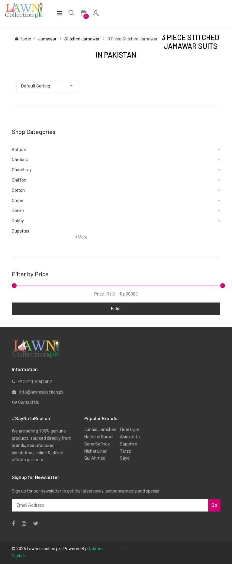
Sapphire (126, 444)
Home (25, 38)
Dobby (18, 220)
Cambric (20, 159)
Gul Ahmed (94, 458)
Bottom (19, 149)
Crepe (17, 200)
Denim (18, 210)
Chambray (22, 169)
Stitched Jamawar (82, 38)
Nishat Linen (96, 451)
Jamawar (47, 38)
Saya (123, 458)
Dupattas (20, 231)
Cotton (18, 190)
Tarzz (123, 451)
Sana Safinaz (97, 444)
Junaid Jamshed (100, 429)
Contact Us (28, 402)
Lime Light (128, 429)
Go (214, 505)
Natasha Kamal (98, 436)
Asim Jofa (128, 436)
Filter (116, 308)
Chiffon (19, 180)
